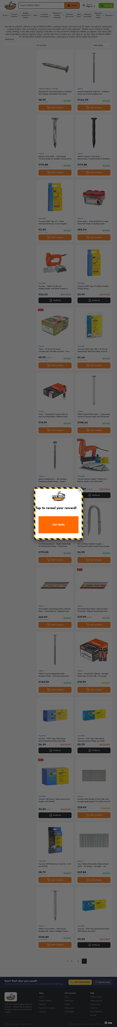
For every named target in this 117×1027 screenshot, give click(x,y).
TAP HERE (58, 524)
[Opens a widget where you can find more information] (108, 1023)
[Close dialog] (80, 490)
